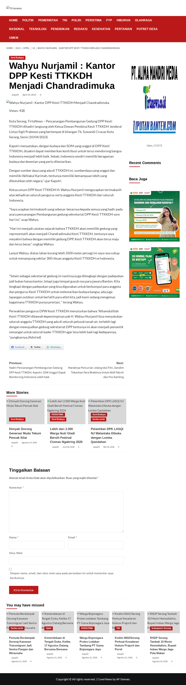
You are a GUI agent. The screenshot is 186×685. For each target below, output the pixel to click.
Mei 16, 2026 (108, 447)
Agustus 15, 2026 (29, 442)
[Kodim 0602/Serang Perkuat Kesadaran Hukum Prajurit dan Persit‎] (128, 622)
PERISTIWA (94, 20)
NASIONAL (17, 29)
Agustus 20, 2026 (160, 661)
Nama (14, 537)
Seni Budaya (17, 57)
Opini (48, 628)
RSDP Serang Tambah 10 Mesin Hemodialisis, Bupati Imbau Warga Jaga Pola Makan (163, 645)
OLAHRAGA (143, 20)
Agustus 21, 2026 (19, 661)
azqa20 (15, 94)
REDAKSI (80, 29)
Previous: (37, 370)
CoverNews (104, 679)
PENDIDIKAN (60, 29)
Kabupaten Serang (161, 628)
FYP (109, 20)
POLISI (76, 20)
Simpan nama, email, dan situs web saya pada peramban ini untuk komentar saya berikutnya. (61, 576)
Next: (96, 370)
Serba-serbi (98, 419)
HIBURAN (123, 20)
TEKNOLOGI (37, 29)
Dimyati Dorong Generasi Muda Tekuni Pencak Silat (25, 433)
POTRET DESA (147, 29)
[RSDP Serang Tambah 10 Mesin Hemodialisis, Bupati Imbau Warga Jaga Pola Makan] (163, 622)
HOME (13, 20)
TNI (64, 20)
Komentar (16, 487)
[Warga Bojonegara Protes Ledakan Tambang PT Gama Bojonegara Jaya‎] (93, 622)
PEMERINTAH (48, 20)
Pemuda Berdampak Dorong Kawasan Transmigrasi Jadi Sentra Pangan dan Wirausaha (22, 645)
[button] (177, 29)
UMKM (13, 37)
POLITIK (28, 20)
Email (72, 537)
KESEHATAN (101, 29)
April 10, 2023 (29, 94)
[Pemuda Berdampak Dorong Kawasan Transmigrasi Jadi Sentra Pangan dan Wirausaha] (22, 622)
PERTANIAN (123, 29)
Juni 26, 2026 (68, 447)
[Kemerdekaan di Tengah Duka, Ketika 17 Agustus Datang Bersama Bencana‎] (58, 622)
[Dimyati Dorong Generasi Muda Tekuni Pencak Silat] (25, 411)
